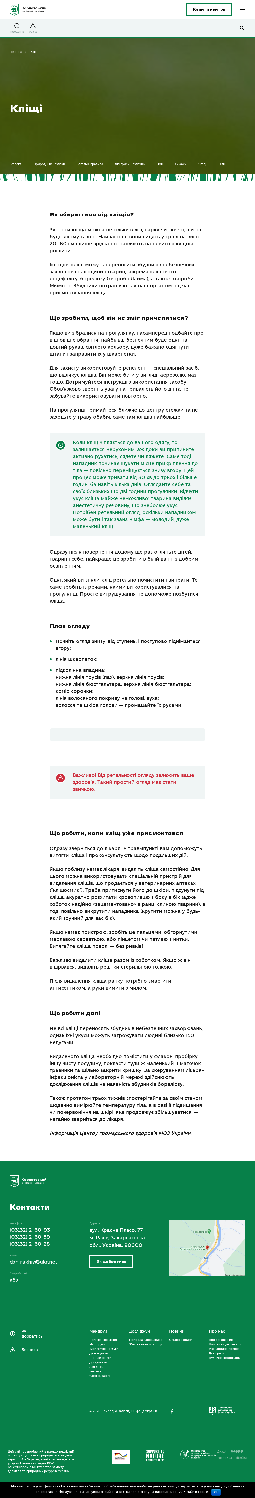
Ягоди (202, 164)
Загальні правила (90, 164)
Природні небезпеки (49, 164)
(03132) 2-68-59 (30, 1237)
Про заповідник (221, 1340)
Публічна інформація (225, 1358)
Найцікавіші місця (103, 1340)
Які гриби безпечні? (130, 164)
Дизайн (222, 1451)
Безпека (16, 164)
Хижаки (181, 164)
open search (242, 28)
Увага (33, 31)
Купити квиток (209, 9)
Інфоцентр (17, 31)
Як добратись (111, 1261)
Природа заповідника (145, 1340)
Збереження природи (145, 1344)
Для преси (216, 1353)
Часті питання (99, 1376)
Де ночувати (98, 1353)
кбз (14, 1280)
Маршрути (97, 1344)
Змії (160, 164)
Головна (16, 52)
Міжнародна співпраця (226, 1349)
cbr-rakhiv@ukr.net (33, 1262)
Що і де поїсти (100, 1358)
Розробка (232, 1458)
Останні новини (180, 1340)
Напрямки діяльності (225, 1344)
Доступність (98, 1362)
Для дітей (96, 1367)
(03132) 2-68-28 (30, 1244)
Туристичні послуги (103, 1349)
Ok (216, 1492)
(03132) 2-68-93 (30, 1230)
